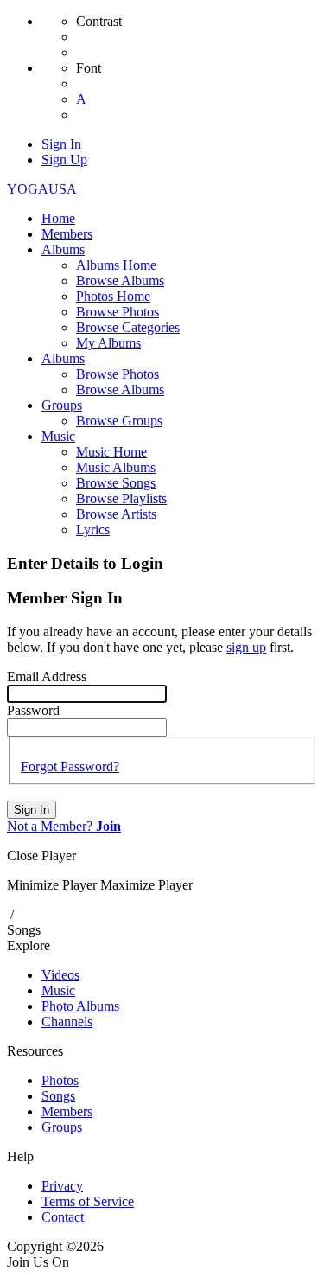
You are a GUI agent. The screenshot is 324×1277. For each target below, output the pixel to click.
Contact (62, 1217)
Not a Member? (64, 826)
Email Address (46, 676)
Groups (61, 1127)
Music (58, 990)
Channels (66, 1021)
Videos (60, 974)
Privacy (62, 1185)
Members (66, 1111)
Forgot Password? (70, 766)
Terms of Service (87, 1201)
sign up (246, 647)
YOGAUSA (42, 189)
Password (33, 710)
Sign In (31, 809)
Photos (60, 1080)
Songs (24, 930)
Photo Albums (80, 1006)
